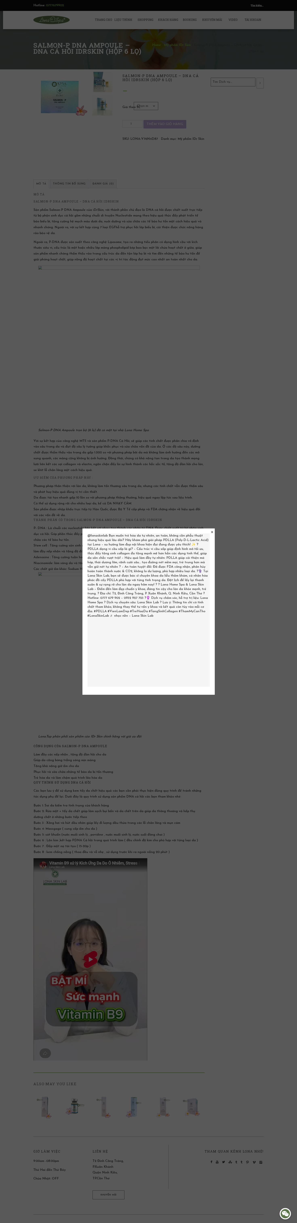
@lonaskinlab (97, 535)
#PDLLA (100, 611)
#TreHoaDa (139, 611)
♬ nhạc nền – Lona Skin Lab (131, 615)
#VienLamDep (118, 611)
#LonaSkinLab (98, 615)
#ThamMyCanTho (192, 611)
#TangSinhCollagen (163, 611)
